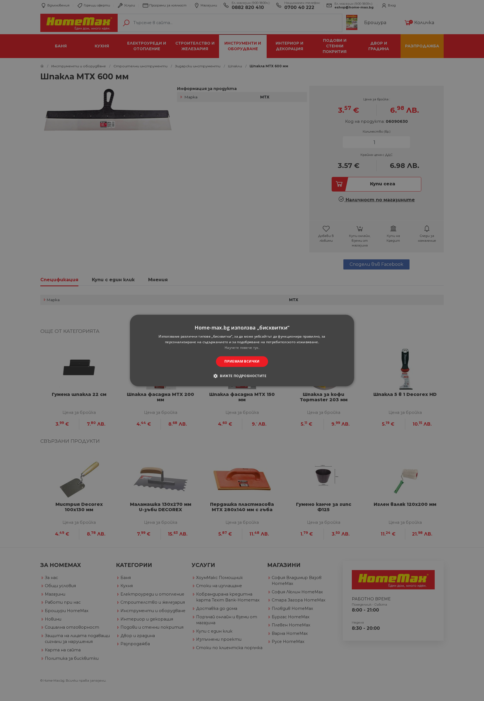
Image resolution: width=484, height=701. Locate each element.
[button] (242, 376)
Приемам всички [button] (242, 361)
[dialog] (242, 350)
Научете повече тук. (242, 347)
